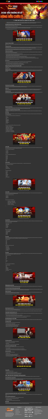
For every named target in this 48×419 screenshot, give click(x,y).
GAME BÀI (21, 3)
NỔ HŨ (19, 3)
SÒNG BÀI (26, 3)
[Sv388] (9, 1)
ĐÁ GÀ (17, 3)
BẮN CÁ (28, 3)
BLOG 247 (32, 3)
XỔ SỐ (30, 3)
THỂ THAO (24, 3)
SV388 (15, 3)
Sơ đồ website (35, 414)
